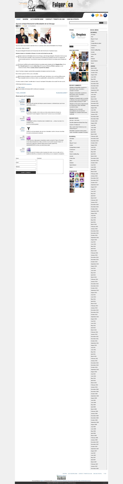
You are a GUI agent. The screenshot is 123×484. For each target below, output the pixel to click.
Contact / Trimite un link (55, 19)
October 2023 (94, 72)
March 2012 (94, 330)
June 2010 (93, 376)
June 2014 (93, 270)
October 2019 (94, 143)
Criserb (71, 151)
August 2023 (94, 74)
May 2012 (93, 325)
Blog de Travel (73, 143)
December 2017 (94, 178)
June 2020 (93, 127)
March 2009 (94, 409)
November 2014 (94, 259)
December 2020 (94, 116)
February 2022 (94, 101)
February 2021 (94, 112)
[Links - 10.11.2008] (83, 77)
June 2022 (93, 94)
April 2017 (93, 195)
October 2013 (94, 288)
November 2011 (94, 338)
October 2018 (94, 162)
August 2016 (94, 213)
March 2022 (94, 99)
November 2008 (94, 417)
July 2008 (93, 426)
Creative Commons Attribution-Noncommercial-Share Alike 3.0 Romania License (72, 480)
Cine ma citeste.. (73, 19)
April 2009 (93, 406)
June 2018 (93, 167)
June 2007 (93, 455)
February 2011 (94, 358)
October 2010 (94, 367)
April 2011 (93, 354)
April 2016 (93, 222)
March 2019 (94, 156)
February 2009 (94, 411)
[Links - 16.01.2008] (74, 67)
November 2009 (94, 391)
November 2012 (94, 312)
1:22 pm (23, 111)
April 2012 (93, 327)
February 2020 (94, 136)
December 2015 (94, 231)
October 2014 (94, 261)
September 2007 (95, 448)
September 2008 (95, 422)
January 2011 (94, 360)
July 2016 (93, 215)
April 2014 (93, 275)
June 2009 (93, 402)
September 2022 (95, 90)
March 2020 (94, 134)
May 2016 (93, 220)
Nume (17, 158)
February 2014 (94, 279)
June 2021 (93, 110)
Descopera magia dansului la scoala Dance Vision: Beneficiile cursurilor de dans (79, 105)
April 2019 (93, 154)
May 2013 (93, 299)
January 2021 (94, 114)
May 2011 (93, 352)
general (23, 87)
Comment (39, 158)
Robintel (71, 162)
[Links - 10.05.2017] (83, 67)
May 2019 (93, 151)
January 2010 (94, 387)
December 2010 (94, 363)
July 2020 (93, 125)
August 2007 (94, 450)
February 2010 (94, 384)
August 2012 (94, 319)
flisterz (74, 482)
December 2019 (94, 138)
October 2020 (94, 121)
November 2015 (94, 233)
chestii (25, 25)
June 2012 (93, 323)
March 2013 (94, 303)
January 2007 (94, 466)
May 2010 (93, 378)
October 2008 (94, 420)
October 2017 (94, 182)
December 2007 (94, 442)
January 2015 (94, 255)
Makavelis (22, 108)
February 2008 (94, 437)
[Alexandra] (77, 174)
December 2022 (94, 83)
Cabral (71, 145)
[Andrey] (72, 174)
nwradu (71, 156)
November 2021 (94, 103)
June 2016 (93, 217)
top (105, 473)
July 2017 (93, 189)
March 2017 (94, 198)
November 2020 (94, 118)
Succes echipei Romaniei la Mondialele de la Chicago (35, 24)
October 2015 (94, 235)
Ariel (71, 140)
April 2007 (93, 459)
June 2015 (93, 244)
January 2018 (94, 176)
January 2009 (94, 413)
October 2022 (94, 88)
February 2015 (94, 253)
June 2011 (93, 349)
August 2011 (94, 345)
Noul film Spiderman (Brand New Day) (78, 122)
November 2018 (94, 160)
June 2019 (93, 149)
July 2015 (93, 242)
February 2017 (94, 200)
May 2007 (93, 457)
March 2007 (94, 461)
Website (18, 166)
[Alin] (81, 185)
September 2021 (95, 105)
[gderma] (77, 185)
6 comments (32, 25)
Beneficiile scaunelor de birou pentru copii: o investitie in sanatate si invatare (78, 89)
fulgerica (42, 480)
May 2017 (93, 193)
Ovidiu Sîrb (72, 158)
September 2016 (95, 211)
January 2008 (94, 439)
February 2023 (94, 81)
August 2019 (94, 145)
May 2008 (93, 431)
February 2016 (94, 226)
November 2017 (94, 180)
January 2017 (94, 202)
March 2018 (94, 171)
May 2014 (93, 272)
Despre (25, 19)
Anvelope (72, 138)
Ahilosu (23, 127)
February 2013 (94, 305)
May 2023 (93, 79)
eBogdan (72, 87)
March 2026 (94, 68)
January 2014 (94, 281)
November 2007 (94, 444)
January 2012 (94, 334)
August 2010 (94, 371)
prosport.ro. (29, 84)
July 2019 (93, 147)
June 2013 (93, 297)
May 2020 (93, 129)
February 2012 (94, 332)
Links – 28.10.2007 (21, 92)
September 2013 (95, 290)
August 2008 (94, 424)
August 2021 (94, 107)
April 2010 (93, 380)
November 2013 (94, 286)
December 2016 (94, 204)
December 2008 (94, 415)
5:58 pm (23, 139)
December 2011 (94, 336)
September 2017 (95, 184)
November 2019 (94, 140)
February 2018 (94, 173)
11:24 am (22, 104)
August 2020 (94, 123)
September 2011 (95, 343)
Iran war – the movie (74, 120)
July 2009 (93, 400)
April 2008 (93, 433)
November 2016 (94, 206)
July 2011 (93, 347)
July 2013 (93, 294)
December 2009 (94, 389)
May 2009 (93, 404)
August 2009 (94, 398)
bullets (23, 89)
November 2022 (94, 85)
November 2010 (94, 365)
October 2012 (94, 314)
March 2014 (94, 277)
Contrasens (72, 149)
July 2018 (93, 165)
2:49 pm (23, 120)
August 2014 (94, 266)
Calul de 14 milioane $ (75, 124)
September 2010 (95, 369)
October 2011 (94, 341)
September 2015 (95, 237)
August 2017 (94, 187)
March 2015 (94, 250)
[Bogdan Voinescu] (81, 174)
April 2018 (93, 169)
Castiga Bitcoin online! (75, 147)
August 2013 (94, 292)
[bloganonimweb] (72, 179)
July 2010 (93, 373)
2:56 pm (23, 130)
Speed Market (73, 165)
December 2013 (94, 283)
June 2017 (93, 191)
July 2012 (93, 321)
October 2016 (94, 209)
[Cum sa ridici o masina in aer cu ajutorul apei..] (74, 56)
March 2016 (94, 224)
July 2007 (93, 453)
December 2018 (94, 158)
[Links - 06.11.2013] (83, 56)
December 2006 (94, 468)
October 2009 (94, 393)
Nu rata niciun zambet (61, 92)
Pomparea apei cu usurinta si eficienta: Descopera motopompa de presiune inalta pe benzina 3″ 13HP (79, 100)
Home (18, 19)
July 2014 (93, 268)
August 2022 (94, 92)
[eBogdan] (72, 190)
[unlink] (77, 179)
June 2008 (93, 428)
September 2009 (95, 395)
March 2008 (94, 435)
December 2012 (94, 310)
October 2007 (94, 446)
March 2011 (93, 356)
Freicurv (66, 482)
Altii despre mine (36, 19)
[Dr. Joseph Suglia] (72, 185)
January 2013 (94, 308)
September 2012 (95, 316)
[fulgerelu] (81, 179)
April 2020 (93, 132)
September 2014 (95, 264)
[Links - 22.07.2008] (74, 77)
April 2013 (93, 301)
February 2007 (94, 464)
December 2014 (94, 257)
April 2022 (93, 96)
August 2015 (94, 239)
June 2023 (93, 77)
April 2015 (93, 248)
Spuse (71, 167)
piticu (71, 160)
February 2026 (94, 70)
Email (17, 162)
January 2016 (94, 228)
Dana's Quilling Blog (74, 154)
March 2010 (94, 382)
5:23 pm (23, 151)
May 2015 (93, 246)
